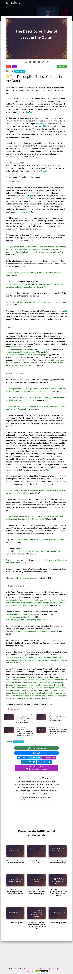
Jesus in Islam (20, 71)
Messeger (43, 762)
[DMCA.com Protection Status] (41, 971)
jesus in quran (51, 787)
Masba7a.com (28, 969)
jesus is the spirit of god (23, 790)
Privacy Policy (37, 969)
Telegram (28, 762)
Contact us (53, 969)
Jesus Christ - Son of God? (25, 787)
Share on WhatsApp (38, 748)
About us (46, 969)
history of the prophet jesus (45, 778)
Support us (61, 969)
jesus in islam (40, 787)
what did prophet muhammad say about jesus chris (36, 798)
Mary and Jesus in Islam (26, 778)
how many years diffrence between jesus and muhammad (36, 781)
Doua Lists (28, 971)
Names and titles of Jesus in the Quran (45, 790)
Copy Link (62, 66)
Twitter (34, 758)
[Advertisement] (36, 813)
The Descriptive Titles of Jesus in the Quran (36, 794)
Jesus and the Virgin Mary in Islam (48, 784)
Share (35, 753)
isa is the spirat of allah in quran (24, 784)
